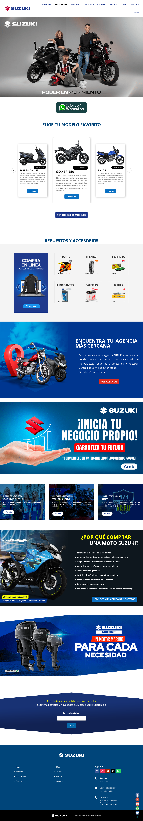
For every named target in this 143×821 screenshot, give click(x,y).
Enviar (71, 725)
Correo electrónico (71, 713)
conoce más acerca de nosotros (115, 599)
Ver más (9, 512)
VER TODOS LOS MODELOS (71, 214)
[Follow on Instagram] (102, 771)
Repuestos (87, 4)
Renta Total (134, 4)
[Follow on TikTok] (113, 771)
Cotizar (33, 191)
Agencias (101, 4)
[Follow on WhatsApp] (118, 771)
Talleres (113, 4)
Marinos (75, 4)
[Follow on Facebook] (97, 771)
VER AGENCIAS (109, 381)
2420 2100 (104, 781)
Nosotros (46, 4)
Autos (136, 13)
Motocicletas (61, 4)
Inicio (18, 767)
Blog (58, 767)
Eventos (59, 776)
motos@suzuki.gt (107, 791)
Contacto (123, 4)
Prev (14, 170)
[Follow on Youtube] (107, 771)
